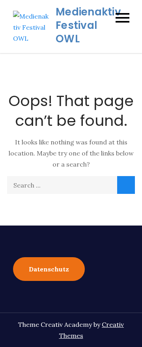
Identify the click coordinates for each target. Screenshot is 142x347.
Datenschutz (49, 269)
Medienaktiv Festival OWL (88, 25)
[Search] (126, 185)
